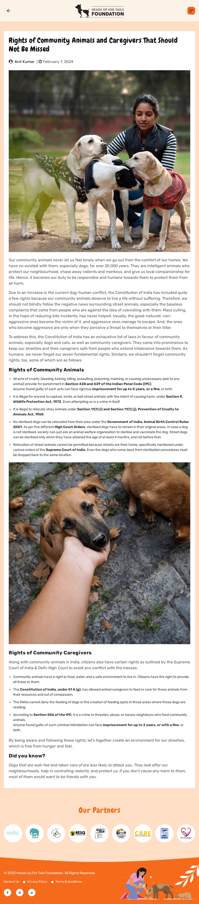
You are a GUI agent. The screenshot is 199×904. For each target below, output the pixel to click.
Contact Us (11, 881)
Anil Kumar (24, 61)
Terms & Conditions (69, 881)
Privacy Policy (37, 881)
